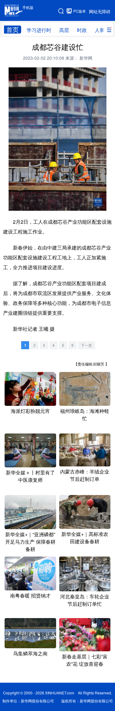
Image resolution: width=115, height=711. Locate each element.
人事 (100, 30)
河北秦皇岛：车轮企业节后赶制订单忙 (84, 600)
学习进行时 (39, 30)
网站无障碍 (99, 11)
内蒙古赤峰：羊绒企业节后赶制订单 (84, 475)
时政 (82, 30)
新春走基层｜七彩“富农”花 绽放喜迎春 (85, 660)
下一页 (86, 345)
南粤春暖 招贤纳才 (30, 595)
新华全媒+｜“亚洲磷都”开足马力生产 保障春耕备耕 (30, 542)
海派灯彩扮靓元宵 (30, 410)
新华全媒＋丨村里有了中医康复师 (30, 476)
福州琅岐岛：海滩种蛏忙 (84, 414)
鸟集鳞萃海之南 (30, 653)
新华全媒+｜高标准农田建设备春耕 (84, 537)
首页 (12, 30)
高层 (64, 30)
